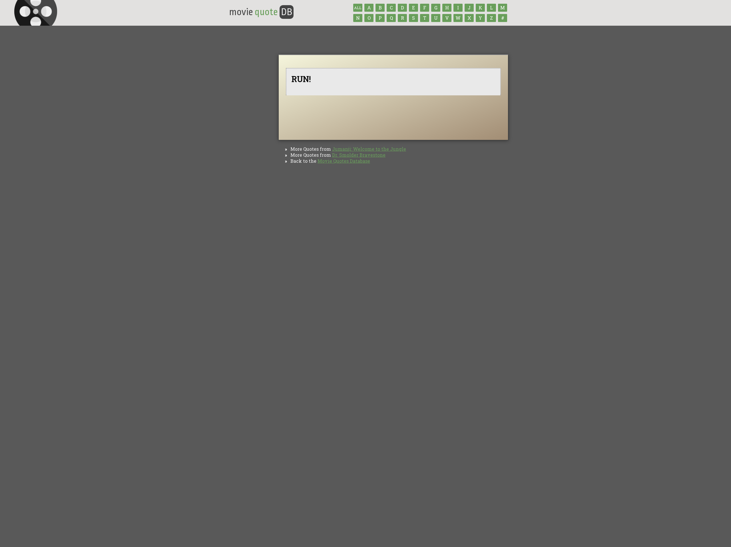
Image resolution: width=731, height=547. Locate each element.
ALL (358, 7)
